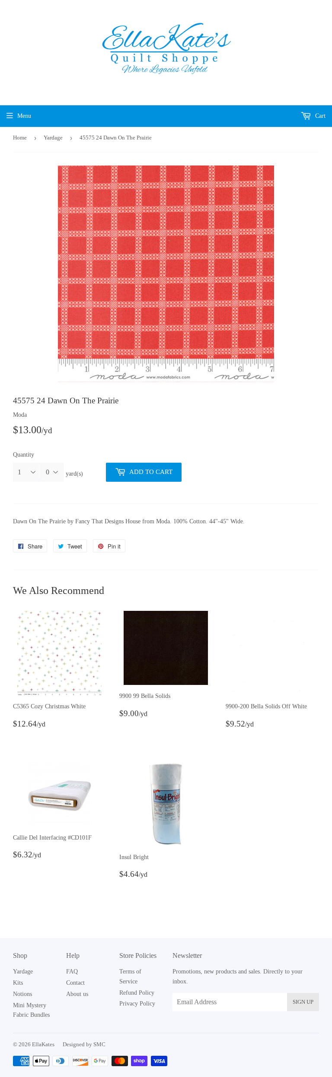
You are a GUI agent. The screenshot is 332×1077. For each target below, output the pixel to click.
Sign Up (303, 1002)
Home (20, 137)
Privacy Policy (137, 1003)
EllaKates (43, 1044)
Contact (75, 983)
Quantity (23, 454)
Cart (319, 116)
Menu (24, 116)
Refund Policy (136, 992)
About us (77, 994)
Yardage (53, 137)
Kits (18, 983)
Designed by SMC (84, 1044)
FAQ (72, 971)
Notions (22, 994)
